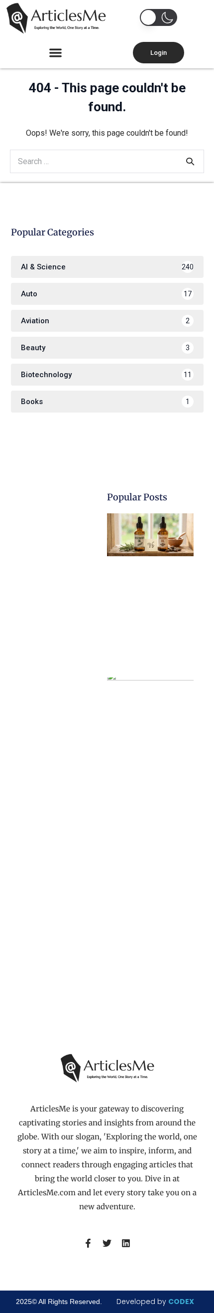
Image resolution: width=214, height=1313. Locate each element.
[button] (56, 52)
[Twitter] (107, 1243)
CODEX (181, 1302)
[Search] (190, 161)
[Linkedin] (125, 1243)
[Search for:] (107, 161)
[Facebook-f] (88, 1243)
